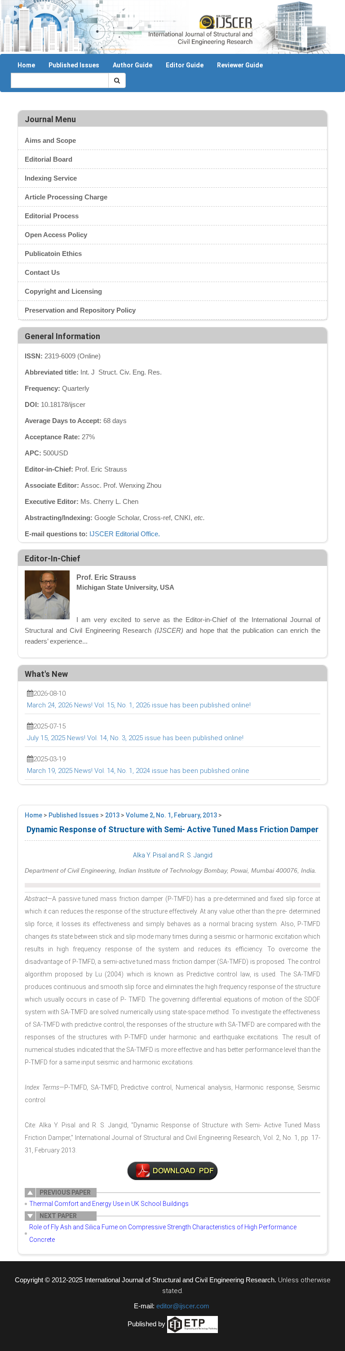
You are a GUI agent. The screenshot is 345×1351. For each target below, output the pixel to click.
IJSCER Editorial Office (123, 534)
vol (172, 1171)
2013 (112, 815)
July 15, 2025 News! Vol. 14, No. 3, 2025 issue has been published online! (135, 738)
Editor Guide (184, 65)
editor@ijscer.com (182, 1306)
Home (26, 65)
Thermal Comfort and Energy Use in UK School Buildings (109, 1203)
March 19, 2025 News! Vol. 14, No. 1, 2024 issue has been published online (138, 771)
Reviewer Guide (240, 65)
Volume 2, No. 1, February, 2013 (171, 815)
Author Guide (132, 65)
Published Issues (74, 65)
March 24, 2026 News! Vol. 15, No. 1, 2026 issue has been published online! (139, 705)
